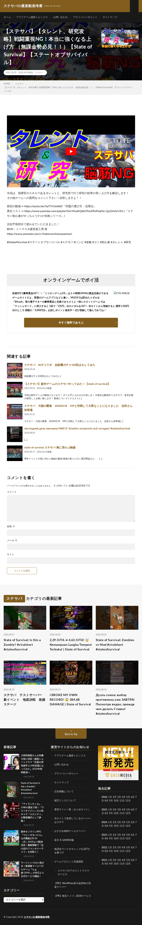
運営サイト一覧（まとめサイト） (72, 809)
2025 (104, 810)
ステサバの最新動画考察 (37, 917)
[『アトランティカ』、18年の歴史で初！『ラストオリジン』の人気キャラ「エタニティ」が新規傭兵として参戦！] (11, 810)
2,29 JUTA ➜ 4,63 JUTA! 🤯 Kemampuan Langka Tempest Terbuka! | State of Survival (71, 645)
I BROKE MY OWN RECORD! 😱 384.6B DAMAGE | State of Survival (70, 700)
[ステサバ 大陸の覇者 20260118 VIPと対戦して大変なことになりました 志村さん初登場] (15, 411)
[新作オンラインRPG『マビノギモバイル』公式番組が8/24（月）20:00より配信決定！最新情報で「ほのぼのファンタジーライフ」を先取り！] (11, 838)
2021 (104, 860)
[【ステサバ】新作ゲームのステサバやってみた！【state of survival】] (15, 389)
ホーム (7, 17)
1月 (110, 797)
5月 (128, 797)
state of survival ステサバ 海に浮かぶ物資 (50, 447)
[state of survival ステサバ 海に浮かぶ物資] (15, 453)
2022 (104, 847)
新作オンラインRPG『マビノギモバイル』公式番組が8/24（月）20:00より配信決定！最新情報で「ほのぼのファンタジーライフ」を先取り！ (32, 842)
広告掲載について (64, 791)
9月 (111, 813)
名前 (11, 526)
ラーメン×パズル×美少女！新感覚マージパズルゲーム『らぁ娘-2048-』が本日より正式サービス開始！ (32, 869)
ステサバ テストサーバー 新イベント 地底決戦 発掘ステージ (24, 700)
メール (12, 540)
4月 (124, 797)
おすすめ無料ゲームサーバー (70, 831)
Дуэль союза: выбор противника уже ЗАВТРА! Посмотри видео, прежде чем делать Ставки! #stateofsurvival (115, 704)
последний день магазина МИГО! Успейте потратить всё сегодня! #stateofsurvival (77, 428)
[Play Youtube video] (71, 151)
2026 (104, 797)
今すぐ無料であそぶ (71, 322)
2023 (104, 835)
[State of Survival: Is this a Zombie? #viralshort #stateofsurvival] (11, 789)
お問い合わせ (60, 17)
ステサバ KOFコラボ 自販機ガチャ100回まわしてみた (59, 365)
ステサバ (39, 73)
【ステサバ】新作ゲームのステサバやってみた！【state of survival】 (67, 384)
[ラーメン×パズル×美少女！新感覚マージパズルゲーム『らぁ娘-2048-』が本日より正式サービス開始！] (11, 869)
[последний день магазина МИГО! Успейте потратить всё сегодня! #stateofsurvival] (15, 434)
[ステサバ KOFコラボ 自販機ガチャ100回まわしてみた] (15, 370)
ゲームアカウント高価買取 (68, 862)
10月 (116, 813)
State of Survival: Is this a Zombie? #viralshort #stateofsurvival (22, 645)
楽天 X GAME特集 (64, 840)
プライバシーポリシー (85, 17)
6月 (133, 797)
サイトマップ (110, 17)
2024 (104, 822)
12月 (128, 813)
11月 (122, 813)
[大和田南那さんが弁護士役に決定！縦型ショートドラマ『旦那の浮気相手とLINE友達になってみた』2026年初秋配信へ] (11, 761)
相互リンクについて (65, 800)
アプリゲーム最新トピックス (32, 17)
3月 (119, 797)
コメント (12, 492)
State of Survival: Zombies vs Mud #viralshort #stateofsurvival (115, 645)
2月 (115, 797)
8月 (106, 801)
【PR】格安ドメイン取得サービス (72, 896)
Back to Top (71, 734)
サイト (10, 554)
